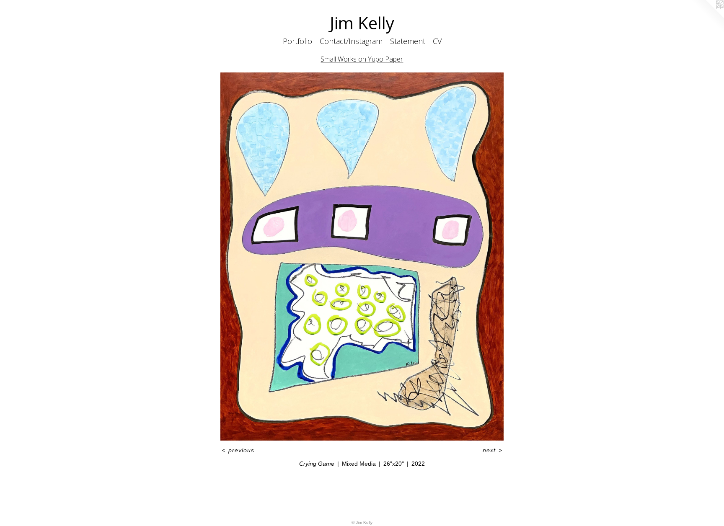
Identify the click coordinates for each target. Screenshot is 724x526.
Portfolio (297, 41)
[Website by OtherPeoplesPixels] (707, 17)
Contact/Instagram (351, 41)
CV (437, 41)
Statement (407, 41)
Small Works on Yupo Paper (362, 59)
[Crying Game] (362, 256)
